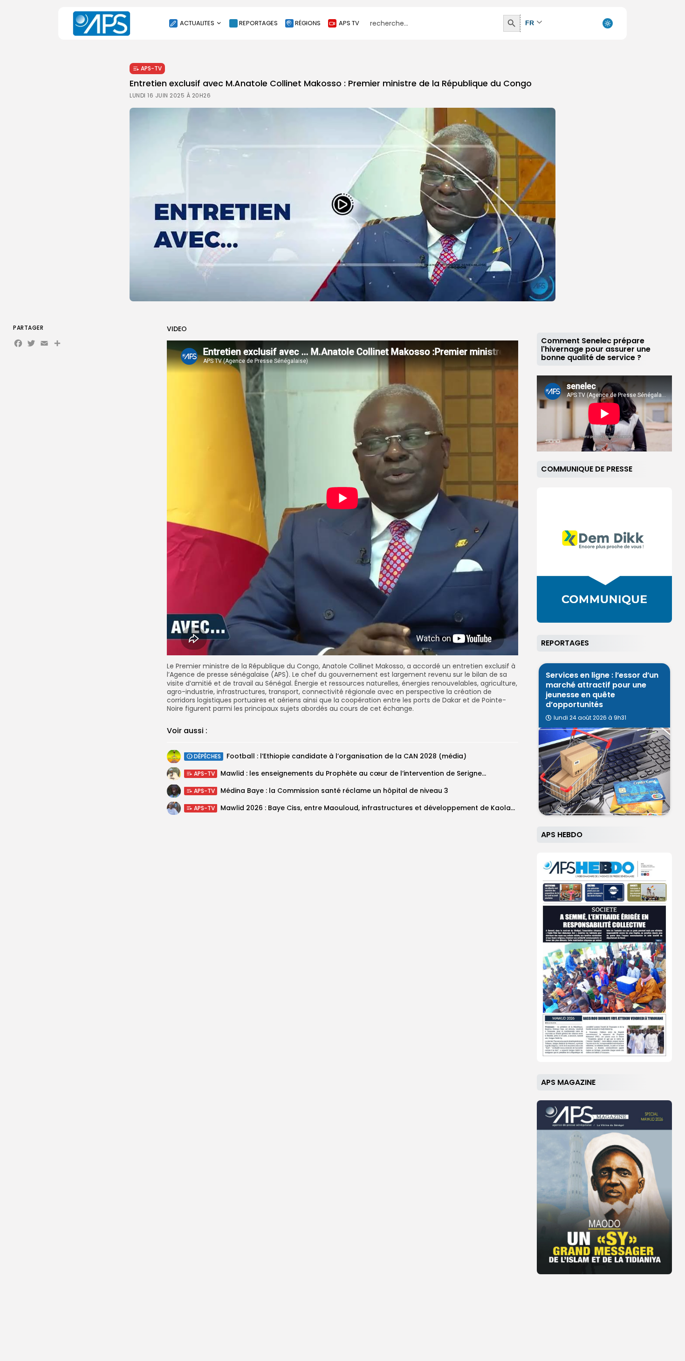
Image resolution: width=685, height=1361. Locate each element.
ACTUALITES (197, 23)
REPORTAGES (258, 23)
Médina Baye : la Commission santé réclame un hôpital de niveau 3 (334, 791)
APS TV (349, 23)
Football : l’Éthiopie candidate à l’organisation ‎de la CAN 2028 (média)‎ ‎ (347, 756)
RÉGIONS (308, 23)
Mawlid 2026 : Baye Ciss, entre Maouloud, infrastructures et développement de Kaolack (369, 808)
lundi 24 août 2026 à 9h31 (590, 718)
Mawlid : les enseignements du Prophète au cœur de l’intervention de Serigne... (353, 773)
